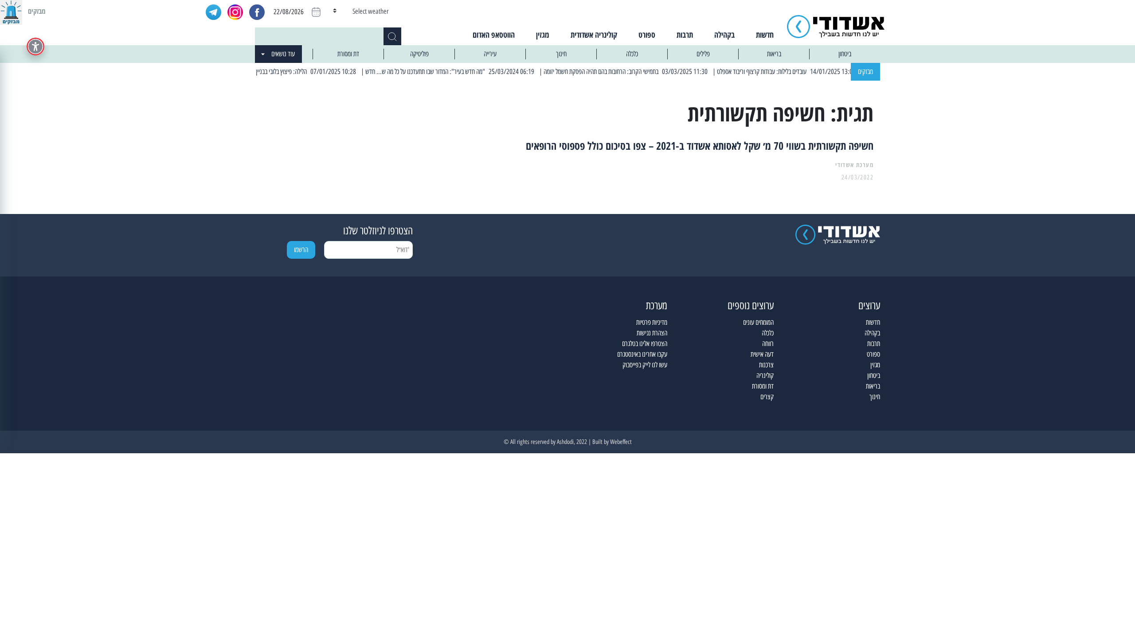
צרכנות (766, 365)
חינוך (561, 54)
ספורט (646, 34)
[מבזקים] (11, 11)
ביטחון (844, 54)
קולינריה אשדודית (594, 34)
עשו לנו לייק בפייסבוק (644, 365)
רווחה (768, 343)
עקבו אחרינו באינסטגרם (642, 354)
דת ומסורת (348, 54)
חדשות (765, 34)
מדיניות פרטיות (651, 322)
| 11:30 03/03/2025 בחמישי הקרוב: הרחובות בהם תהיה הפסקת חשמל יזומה (639, 71)
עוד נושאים (283, 54)
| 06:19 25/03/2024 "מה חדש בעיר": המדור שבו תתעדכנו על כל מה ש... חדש (463, 71)
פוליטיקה (419, 54)
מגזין (542, 34)
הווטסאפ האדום (494, 34)
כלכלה (632, 54)
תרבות (685, 34)
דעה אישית (762, 354)
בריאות (774, 54)
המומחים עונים (758, 322)
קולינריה (765, 375)
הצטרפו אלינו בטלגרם (644, 343)
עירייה (490, 54)
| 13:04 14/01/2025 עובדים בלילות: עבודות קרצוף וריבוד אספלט (799, 71)
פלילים (703, 54)
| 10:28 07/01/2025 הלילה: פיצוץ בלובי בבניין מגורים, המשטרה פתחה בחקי (288, 71)
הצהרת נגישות (652, 333)
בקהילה (724, 34)
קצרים (767, 397)
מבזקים (865, 71)
